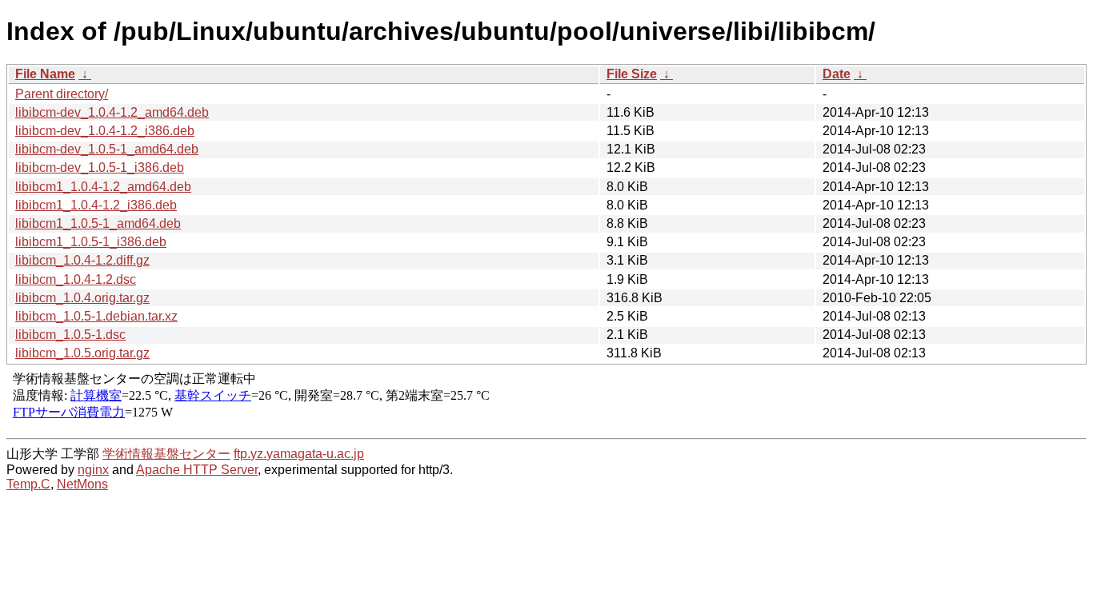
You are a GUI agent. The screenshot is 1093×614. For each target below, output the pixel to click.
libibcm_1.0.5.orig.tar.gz (82, 353)
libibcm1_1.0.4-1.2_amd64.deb (103, 186)
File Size (632, 74)
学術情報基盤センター (166, 453)
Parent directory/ (61, 94)
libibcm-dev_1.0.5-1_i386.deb (99, 167)
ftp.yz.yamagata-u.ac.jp (299, 453)
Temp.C (28, 484)
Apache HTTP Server (197, 469)
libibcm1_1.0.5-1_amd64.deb (98, 223)
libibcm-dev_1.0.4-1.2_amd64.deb (112, 112)
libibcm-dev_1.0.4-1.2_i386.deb (104, 131)
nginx (93, 469)
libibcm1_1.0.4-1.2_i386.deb (96, 205)
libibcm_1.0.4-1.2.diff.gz (82, 260)
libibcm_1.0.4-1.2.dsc (75, 279)
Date (837, 74)
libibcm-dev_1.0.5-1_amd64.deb (106, 149)
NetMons (82, 484)
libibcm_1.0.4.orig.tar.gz (82, 298)
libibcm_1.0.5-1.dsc (70, 334)
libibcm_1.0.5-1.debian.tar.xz (96, 316)
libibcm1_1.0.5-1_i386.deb (90, 242)
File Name (45, 74)
